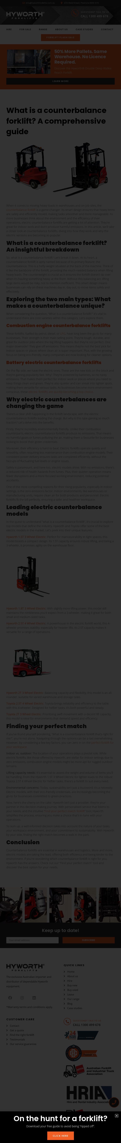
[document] (60, 571)
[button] (116, 1116)
